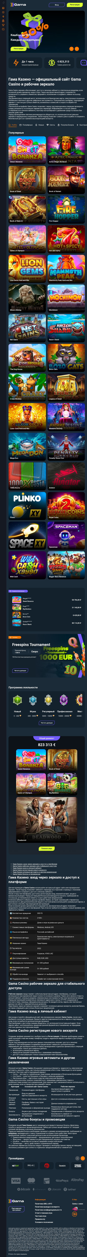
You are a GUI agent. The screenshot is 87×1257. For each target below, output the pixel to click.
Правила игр (40, 1219)
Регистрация (75, 5)
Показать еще (46, 848)
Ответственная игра (43, 1213)
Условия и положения (44, 1222)
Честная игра (40, 1216)
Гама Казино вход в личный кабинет (27, 868)
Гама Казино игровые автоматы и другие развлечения (35, 872)
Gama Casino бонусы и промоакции (26, 874)
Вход (57, 5)
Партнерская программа (16, 1209)
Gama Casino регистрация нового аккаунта (29, 870)
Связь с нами (77, 1204)
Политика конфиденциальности (48, 1210)
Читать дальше (20, 670)
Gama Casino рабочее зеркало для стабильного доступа (35, 866)
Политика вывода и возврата (47, 1207)
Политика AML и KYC (43, 1204)
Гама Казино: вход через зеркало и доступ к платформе (35, 864)
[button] (71, 49)
